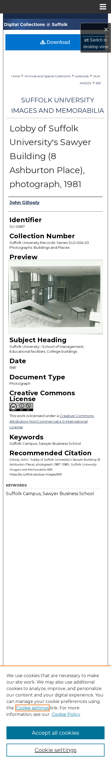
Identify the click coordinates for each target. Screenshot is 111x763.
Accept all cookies (55, 733)
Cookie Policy (66, 714)
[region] (55, 714)
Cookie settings (32, 707)
